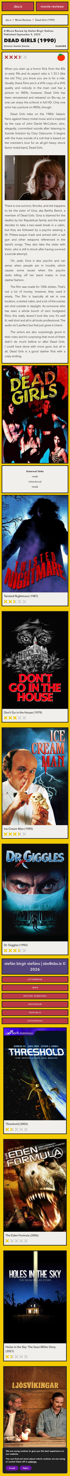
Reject (25, 1468)
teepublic (35, 1012)
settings (32, 1461)
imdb (35, 476)
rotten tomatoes (35, 996)
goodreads (35, 1021)
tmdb (35, 486)
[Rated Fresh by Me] (61, 57)
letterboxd (35, 481)
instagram (35, 1004)
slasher (61, 46)
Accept (12, 1468)
